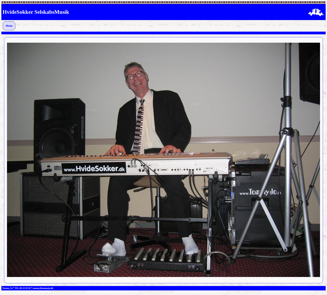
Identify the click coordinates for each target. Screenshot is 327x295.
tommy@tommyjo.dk (43, 288)
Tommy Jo (7, 288)
